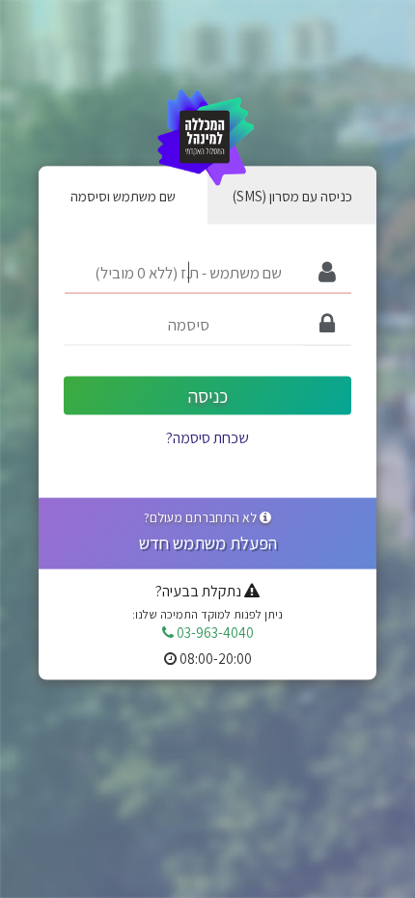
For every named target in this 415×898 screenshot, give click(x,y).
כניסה (208, 395)
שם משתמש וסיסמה (123, 194)
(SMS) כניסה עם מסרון (292, 194)
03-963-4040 (214, 632)
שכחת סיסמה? (207, 437)
